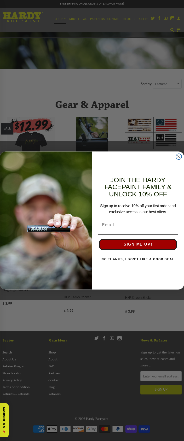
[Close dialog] (179, 156)
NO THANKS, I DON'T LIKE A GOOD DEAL (138, 259)
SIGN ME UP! (138, 244)
